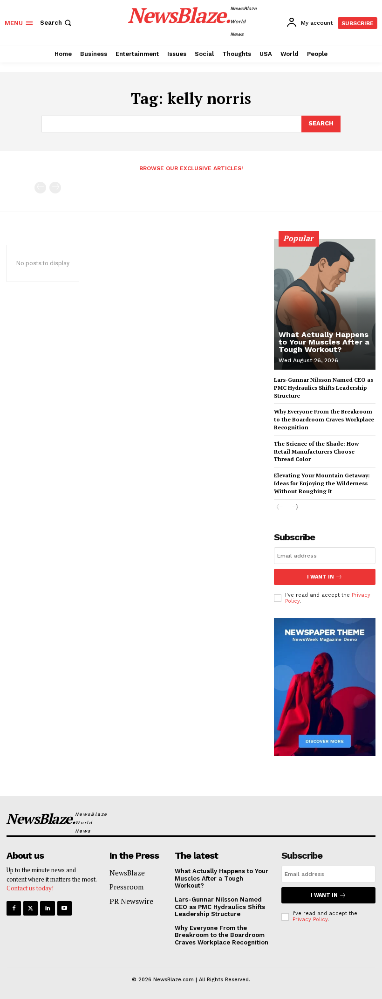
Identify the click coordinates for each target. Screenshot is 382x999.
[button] (56, 23)
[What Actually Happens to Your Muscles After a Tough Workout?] (324, 304)
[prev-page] (40, 187)
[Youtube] (64, 908)
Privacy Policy (310, 919)
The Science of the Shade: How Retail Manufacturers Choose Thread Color (316, 451)
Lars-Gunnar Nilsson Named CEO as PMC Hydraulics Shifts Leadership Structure (323, 387)
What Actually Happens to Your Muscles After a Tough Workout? (324, 342)
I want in (320, 577)
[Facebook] (14, 908)
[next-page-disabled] (55, 187)
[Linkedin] (47, 908)
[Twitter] (30, 908)
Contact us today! (30, 888)
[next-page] (294, 508)
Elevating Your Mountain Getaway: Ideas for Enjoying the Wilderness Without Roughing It (322, 483)
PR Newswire (131, 901)
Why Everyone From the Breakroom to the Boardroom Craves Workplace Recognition (324, 419)
